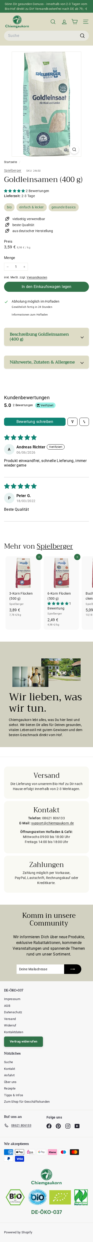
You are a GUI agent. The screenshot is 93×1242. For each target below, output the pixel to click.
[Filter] (72, 422)
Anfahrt (9, 1075)
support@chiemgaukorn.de (52, 823)
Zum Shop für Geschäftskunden (27, 1101)
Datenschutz (13, 1012)
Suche (8, 1062)
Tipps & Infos (13, 1095)
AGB (7, 1006)
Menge (9, 258)
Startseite (11, 162)
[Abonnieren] (72, 969)
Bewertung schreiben (34, 421)
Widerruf (10, 1025)
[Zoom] (74, 149)
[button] (15, 191)
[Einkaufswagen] (74, 22)
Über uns (10, 1082)
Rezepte (10, 1088)
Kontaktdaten (13, 1032)
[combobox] (46, 36)
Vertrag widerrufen (23, 1041)
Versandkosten (37, 277)
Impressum (12, 999)
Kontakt (9, 1069)
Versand (10, 1019)
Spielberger (12, 170)
